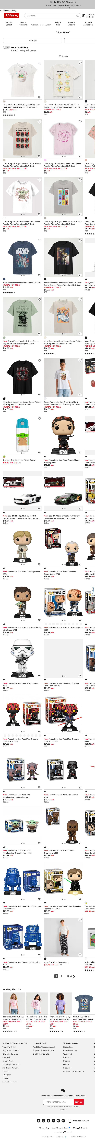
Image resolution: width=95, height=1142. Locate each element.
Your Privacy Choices (59, 1128)
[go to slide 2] (60, 7)
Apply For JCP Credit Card (43, 1050)
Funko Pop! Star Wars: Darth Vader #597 (61, 796)
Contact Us (6, 1057)
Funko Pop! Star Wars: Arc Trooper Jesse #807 (63, 628)
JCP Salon (67, 1057)
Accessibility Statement (63, 1132)
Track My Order (8, 1047)
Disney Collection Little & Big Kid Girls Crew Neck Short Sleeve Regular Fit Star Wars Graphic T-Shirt (21, 106)
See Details (63, 1109)
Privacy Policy (44, 1128)
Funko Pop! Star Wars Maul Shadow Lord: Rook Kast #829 (61, 684)
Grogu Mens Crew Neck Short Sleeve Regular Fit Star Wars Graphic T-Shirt (20, 342)
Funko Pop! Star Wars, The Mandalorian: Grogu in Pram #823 (17, 851)
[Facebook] (48, 1121)
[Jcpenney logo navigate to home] (11, 15)
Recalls (5, 1071)
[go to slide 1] (58, 7)
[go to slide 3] (62, 7)
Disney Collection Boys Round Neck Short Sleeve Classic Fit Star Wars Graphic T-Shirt (62, 106)
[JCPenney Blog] (63, 1121)
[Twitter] (38, 1121)
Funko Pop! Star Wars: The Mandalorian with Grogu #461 (22, 628)
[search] (78, 15)
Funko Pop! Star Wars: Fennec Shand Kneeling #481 (62, 461)
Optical (66, 1064)
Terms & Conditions (47, 1137)
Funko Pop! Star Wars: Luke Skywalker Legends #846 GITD (62, 907)
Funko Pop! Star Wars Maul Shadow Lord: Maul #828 (61, 740)
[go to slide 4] (65, 7)
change (33, 50)
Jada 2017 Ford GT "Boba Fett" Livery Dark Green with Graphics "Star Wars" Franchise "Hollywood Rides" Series (62, 517)
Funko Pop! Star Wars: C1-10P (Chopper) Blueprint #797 (22, 907)
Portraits (66, 1061)
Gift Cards (6, 1075)
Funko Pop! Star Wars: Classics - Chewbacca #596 (59, 851)
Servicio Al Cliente (9, 1082)
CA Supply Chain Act (80, 1128)
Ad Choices (60, 1137)
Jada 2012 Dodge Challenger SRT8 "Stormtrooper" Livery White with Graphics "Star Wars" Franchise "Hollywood (21, 517)
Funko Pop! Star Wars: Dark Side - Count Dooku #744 (60, 572)
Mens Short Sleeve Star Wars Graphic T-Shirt (22, 282)
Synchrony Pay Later (10, 1068)
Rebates (5, 1078)
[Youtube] (58, 1121)
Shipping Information (11, 1064)
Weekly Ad (67, 1054)
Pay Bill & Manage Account (44, 1047)
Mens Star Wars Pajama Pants (56, 962)
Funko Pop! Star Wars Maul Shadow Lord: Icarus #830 (20, 740)
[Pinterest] (53, 1121)
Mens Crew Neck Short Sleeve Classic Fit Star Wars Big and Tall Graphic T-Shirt (63, 342)
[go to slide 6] (69, 7)
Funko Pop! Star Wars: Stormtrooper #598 (21, 684)
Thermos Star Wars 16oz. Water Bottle (19, 460)
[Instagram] (43, 1121)
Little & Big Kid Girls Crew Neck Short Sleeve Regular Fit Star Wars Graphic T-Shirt (62, 164)
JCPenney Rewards (10, 1054)
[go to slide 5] (67, 7)
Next (69, 976)
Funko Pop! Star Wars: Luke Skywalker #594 (21, 572)
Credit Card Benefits (41, 1054)
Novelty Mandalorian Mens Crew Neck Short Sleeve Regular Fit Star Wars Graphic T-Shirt (63, 283)
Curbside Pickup (70, 1050)
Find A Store (68, 1047)
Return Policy (7, 1061)
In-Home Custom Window (73, 1071)
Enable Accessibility (8, 10)
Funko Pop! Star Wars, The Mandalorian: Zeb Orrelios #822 (16, 796)
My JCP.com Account (10, 1050)
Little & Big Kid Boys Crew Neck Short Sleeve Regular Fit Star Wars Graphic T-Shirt (22, 164)
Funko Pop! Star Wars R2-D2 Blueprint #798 (21, 963)
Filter (32, 40)
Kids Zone (67, 1068)
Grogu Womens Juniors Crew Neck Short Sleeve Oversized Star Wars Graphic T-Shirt (62, 403)
